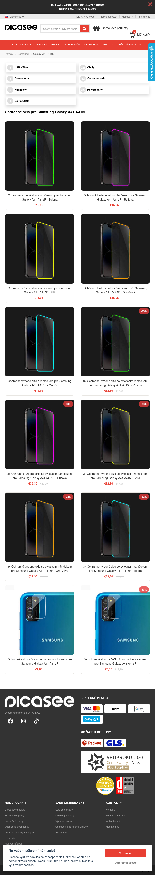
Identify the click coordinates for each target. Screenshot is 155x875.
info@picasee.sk (108, 16)
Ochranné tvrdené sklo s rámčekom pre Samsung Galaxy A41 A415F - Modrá (39, 383)
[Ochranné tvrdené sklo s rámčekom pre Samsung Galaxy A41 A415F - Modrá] (39, 341)
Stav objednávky (64, 809)
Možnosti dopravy (14, 815)
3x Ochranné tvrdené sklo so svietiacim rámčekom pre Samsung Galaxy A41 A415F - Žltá (115, 476)
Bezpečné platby (14, 821)
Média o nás (112, 826)
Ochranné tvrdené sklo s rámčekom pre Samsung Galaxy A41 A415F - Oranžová (115, 290)
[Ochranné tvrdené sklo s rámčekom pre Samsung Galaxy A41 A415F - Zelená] (39, 156)
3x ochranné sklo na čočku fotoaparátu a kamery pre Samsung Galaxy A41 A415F (115, 661)
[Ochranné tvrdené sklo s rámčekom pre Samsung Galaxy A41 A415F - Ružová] (115, 156)
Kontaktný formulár (116, 815)
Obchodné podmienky (17, 826)
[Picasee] (21, 27)
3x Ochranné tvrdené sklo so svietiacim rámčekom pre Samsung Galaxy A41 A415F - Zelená (115, 383)
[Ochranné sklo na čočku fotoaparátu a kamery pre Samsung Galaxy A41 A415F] (39, 620)
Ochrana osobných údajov (19, 832)
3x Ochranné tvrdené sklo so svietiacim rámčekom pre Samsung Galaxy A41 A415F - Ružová (39, 476)
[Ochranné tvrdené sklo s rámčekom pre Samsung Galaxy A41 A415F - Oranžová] (115, 249)
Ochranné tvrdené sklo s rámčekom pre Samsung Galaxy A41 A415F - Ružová (115, 197)
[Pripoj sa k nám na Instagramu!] (23, 721)
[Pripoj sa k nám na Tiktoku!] (36, 721)
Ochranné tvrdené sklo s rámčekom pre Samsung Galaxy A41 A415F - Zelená (39, 197)
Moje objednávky (64, 815)
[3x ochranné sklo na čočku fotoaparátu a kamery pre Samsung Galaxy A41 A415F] (115, 620)
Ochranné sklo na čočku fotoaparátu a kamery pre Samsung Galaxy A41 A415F (40, 661)
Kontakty (110, 809)
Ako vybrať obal (13, 843)
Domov (9, 54)
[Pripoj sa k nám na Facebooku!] (10, 721)
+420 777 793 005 (84, 16)
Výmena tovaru (63, 821)
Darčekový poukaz (15, 809)
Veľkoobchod (113, 821)
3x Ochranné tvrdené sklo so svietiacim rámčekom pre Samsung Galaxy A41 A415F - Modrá (115, 568)
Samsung (23, 54)
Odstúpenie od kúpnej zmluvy (71, 826)
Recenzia (10, 838)
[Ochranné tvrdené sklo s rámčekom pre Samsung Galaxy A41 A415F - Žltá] (39, 249)
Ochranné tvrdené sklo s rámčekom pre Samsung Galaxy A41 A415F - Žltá (39, 290)
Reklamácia (61, 832)
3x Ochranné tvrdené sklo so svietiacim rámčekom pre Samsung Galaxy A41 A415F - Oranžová (39, 568)
